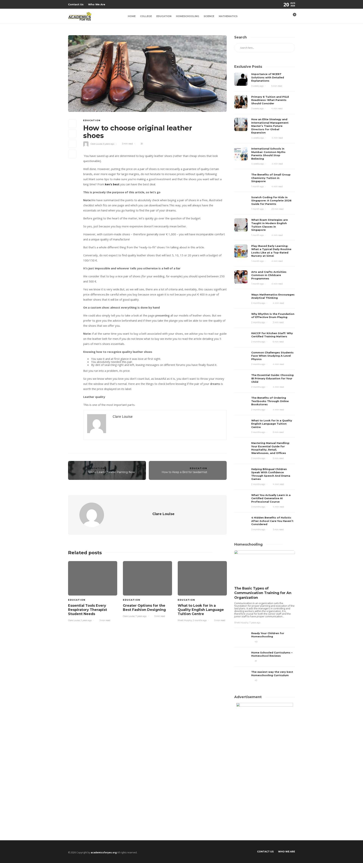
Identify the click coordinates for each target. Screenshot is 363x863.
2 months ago (200, 620)
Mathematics (228, 16)
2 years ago (86, 620)
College (146, 16)
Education (163, 16)
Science (209, 16)
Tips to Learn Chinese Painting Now (111, 472)
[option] (92, 591)
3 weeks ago (257, 86)
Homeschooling (187, 16)
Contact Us (76, 4)
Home (132, 16)
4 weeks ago (257, 137)
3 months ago (258, 506)
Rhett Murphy (185, 620)
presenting (162, 315)
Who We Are (96, 4)
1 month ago (257, 186)
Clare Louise (96, 143)
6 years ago (108, 143)
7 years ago (141, 616)
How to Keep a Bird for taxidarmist (184, 472)
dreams (215, 384)
